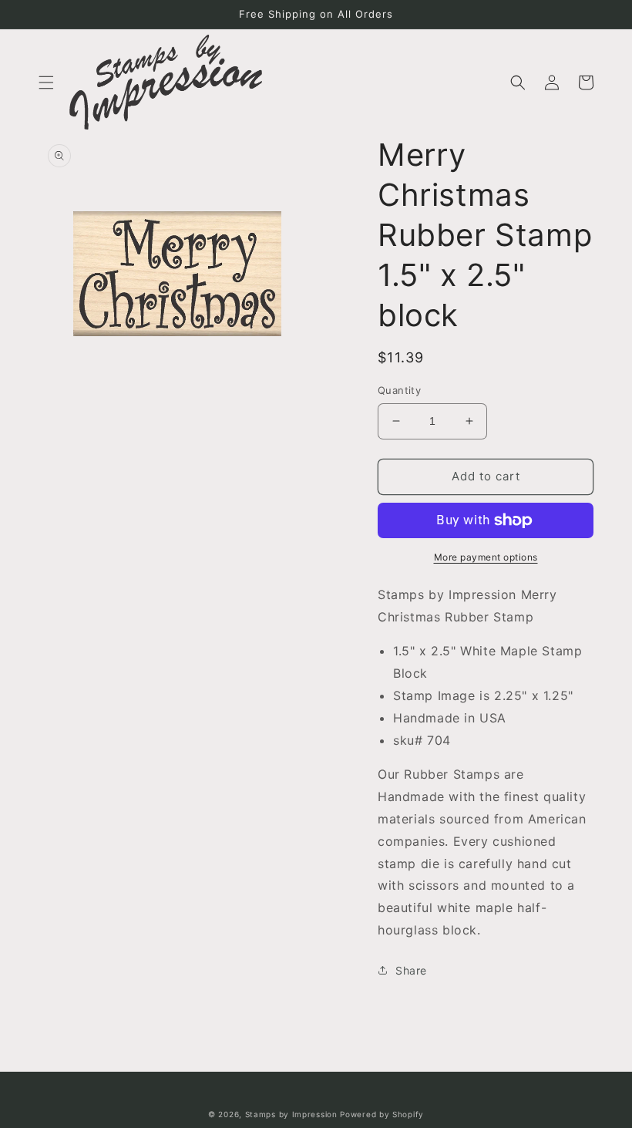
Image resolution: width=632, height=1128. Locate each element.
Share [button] (411, 970)
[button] (46, 82)
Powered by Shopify (382, 1114)
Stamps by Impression (291, 1114)
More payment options (486, 557)
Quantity (399, 390)
